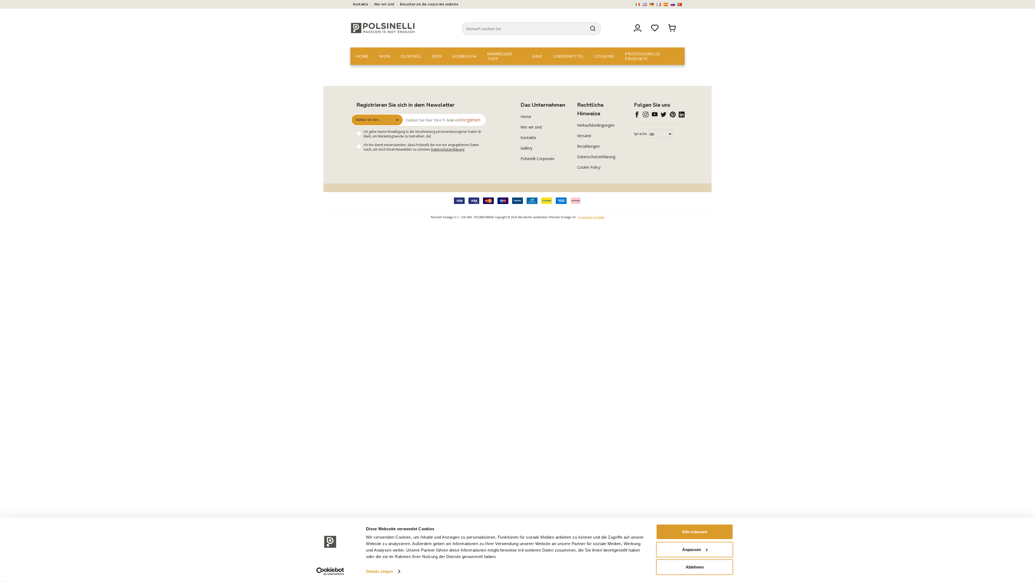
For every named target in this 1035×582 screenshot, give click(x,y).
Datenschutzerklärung (447, 149)
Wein (384, 56)
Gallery (526, 148)
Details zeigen (379, 571)
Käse (537, 56)
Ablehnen (695, 567)
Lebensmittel (568, 56)
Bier (437, 56)
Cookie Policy (589, 167)
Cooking (604, 56)
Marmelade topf (499, 56)
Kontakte (360, 4)
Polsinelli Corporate (537, 158)
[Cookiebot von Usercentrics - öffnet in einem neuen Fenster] (330, 571)
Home (362, 56)
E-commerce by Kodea (591, 217)
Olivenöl (411, 56)
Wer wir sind (384, 4)
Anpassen (691, 549)
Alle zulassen (694, 531)
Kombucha (464, 56)
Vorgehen (470, 120)
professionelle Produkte (642, 56)
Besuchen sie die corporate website (429, 4)
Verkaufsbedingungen (596, 125)
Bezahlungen (588, 146)
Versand (584, 135)
